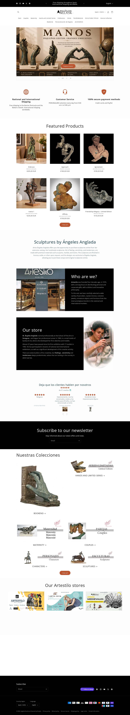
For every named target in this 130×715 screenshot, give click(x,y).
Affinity (65, 214)
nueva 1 (31, 211)
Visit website (26, 610)
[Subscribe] (79, 441)
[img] (65, 387)
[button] (18, 12)
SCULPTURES (89, 566)
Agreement (99, 167)
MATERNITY (38, 545)
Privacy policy (46, 711)
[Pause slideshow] (71, 78)
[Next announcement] (84, 3)
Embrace (31, 167)
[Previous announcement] (46, 3)
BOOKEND (39, 513)
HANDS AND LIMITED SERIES (89, 475)
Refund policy (55, 711)
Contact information (94, 711)
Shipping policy (75, 711)
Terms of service (65, 711)
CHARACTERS (38, 566)
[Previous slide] (59, 78)
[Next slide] (67, 78)
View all (65, 225)
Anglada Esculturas (25, 711)
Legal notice (84, 711)
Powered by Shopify (36, 711)
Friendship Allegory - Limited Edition (98, 211)
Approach (65, 167)
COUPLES (89, 545)
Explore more (65, 66)
